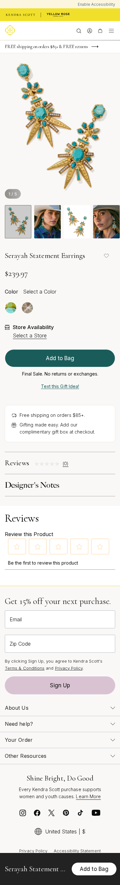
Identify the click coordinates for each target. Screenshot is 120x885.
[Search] (79, 30)
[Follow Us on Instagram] (23, 814)
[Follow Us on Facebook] (37, 814)
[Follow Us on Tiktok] (80, 814)
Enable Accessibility (96, 4)
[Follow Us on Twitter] (51, 814)
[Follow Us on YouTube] (96, 814)
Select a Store (30, 335)
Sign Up (60, 685)
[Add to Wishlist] (106, 255)
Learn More (88, 796)
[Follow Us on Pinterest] (66, 814)
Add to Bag (60, 358)
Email (16, 619)
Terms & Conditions (24, 668)
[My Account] (89, 30)
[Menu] (111, 30)
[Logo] (11, 30)
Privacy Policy (69, 668)
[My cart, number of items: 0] (100, 30)
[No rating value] (48, 463)
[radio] (11, 308)
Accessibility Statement (77, 850)
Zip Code (20, 644)
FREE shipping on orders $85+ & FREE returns (46, 46)
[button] (17, 546)
